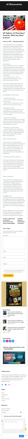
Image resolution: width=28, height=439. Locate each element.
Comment (5, 235)
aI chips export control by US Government (9, 220)
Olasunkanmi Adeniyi (18, 41)
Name (4, 251)
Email (4, 257)
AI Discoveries (14, 4)
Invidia (4, 223)
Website (5, 264)
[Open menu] (14, 9)
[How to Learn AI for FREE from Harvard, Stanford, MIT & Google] (4, 322)
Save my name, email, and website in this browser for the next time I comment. (14, 270)
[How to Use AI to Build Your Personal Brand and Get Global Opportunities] (4, 313)
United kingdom (11, 223)
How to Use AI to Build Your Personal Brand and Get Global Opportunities (15, 313)
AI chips (5, 218)
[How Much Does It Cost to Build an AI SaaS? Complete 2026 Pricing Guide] (4, 329)
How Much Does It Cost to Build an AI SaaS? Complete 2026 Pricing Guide (16, 329)
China (11, 221)
